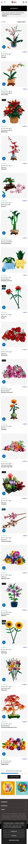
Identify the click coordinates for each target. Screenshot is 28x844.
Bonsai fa (3, 206)
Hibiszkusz (3, 615)
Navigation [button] (2, 2)
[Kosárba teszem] (4, 47)
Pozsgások (4, 504)
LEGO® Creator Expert (5, 204)
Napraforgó (4, 653)
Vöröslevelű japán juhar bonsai (9, 727)
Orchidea (3, 57)
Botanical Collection (5, 279)
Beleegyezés (14, 831)
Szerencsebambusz (6, 243)
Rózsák (3, 318)
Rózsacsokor (4, 355)
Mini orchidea (4, 94)
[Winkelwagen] (26, 2)
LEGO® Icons (3, 55)
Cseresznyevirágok (6, 541)
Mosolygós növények (6, 280)
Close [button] (14, 802)
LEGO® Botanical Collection (6, 93)
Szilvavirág (3, 169)
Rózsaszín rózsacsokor (7, 392)
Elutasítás (14, 835)
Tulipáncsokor (4, 764)
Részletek (4, 15)
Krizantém (3, 429)
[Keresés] (4, 2)
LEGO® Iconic (4, 316)
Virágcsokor (4, 690)
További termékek (14, 776)
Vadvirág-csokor (5, 578)
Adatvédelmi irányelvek (16, 827)
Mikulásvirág (4, 132)
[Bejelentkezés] (23, 2)
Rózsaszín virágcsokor (6, 466)
